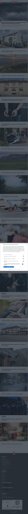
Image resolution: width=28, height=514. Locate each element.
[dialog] (14, 257)
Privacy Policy (18, 269)
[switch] (23, 256)
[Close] (26, 244)
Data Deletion (9, 269)
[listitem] (14, 254)
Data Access (14, 269)
